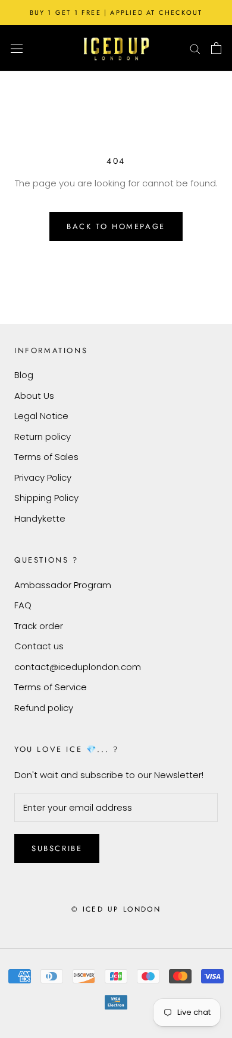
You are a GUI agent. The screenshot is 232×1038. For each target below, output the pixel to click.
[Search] (195, 48)
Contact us (39, 646)
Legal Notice (41, 416)
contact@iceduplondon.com (77, 667)
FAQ (23, 605)
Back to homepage (116, 226)
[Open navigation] (17, 48)
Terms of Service (50, 687)
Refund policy (43, 707)
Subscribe (57, 848)
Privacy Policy (42, 477)
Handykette (39, 518)
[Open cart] (216, 48)
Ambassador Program (62, 585)
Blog (23, 375)
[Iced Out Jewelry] (116, 48)
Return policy (42, 436)
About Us (34, 395)
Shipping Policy (46, 497)
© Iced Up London (116, 909)
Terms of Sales (46, 456)
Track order (38, 626)
